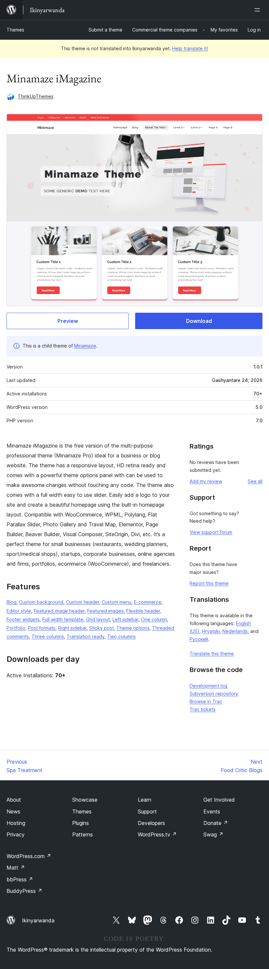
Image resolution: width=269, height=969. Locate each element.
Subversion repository (214, 693)
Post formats (41, 628)
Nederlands (235, 631)
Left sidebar (125, 619)
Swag (213, 834)
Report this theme (209, 583)
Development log (208, 685)
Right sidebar (72, 628)
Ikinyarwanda (38, 920)
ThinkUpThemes (35, 96)
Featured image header (59, 611)
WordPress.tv (157, 834)
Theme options (133, 628)
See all (255, 481)
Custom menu (116, 602)
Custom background (41, 602)
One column (154, 619)
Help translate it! (190, 48)
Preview (67, 321)
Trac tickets (203, 709)
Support (147, 811)
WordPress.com (29, 856)
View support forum (211, 532)
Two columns (121, 636)
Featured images (105, 611)
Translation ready (86, 636)
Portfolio (16, 628)
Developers (151, 823)
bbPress (20, 879)
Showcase (84, 799)
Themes (15, 29)
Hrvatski (211, 631)
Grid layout (98, 619)
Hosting (16, 823)
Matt (16, 867)
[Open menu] (258, 10)
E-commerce (147, 602)
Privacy (16, 834)
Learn (144, 799)
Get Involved (219, 799)
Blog (11, 602)
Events (211, 811)
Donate (215, 823)
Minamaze (85, 345)
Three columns (47, 636)
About (14, 799)
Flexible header (143, 611)
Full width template (62, 619)
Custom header (82, 602)
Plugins (80, 823)
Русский (199, 639)
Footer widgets (23, 619)
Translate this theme (212, 653)
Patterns (82, 834)
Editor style (19, 611)
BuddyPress (24, 891)
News (13, 811)
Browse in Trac (206, 701)
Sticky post (101, 628)
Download (199, 321)
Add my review (206, 481)
